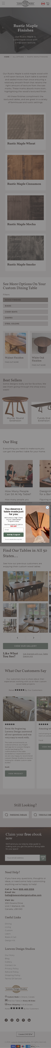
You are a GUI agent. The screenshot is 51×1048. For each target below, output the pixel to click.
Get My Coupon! (13, 534)
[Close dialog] (47, 507)
